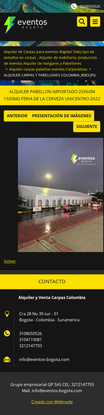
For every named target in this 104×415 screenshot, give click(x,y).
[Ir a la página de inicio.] (54, 27)
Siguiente (86, 126)
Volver (10, 261)
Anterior (17, 116)
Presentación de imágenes (61, 116)
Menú (95, 21)
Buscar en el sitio (82, 21)
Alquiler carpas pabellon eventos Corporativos (48, 69)
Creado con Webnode (52, 402)
